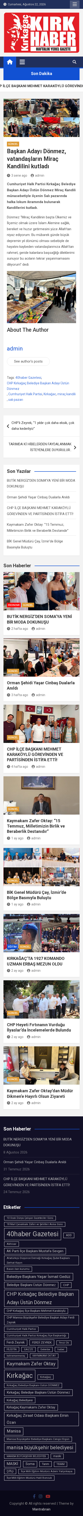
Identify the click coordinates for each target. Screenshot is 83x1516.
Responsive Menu (75, 4)
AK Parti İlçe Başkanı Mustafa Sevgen (35, 1251)
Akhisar (11, 1243)
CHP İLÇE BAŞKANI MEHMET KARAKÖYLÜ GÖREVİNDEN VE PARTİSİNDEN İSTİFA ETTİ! (35, 754)
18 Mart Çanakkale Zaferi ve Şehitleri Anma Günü (35, 1224)
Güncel (13, 144)
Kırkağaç (45, 1377)
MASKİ (12, 1464)
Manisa (14, 1431)
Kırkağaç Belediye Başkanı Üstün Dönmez (38, 1392)
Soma (30, 1464)
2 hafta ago (19, 629)
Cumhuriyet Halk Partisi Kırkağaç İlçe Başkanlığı (36, 1335)
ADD (69, 1235)
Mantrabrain (41, 1509)
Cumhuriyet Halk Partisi (25, 394)
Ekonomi (14, 605)
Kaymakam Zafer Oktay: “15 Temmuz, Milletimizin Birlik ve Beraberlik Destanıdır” (36, 826)
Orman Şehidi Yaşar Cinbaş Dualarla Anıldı (38, 497)
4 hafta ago (19, 766)
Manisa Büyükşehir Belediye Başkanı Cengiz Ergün (38, 1439)
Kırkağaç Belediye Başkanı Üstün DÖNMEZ (33, 1385)
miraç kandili (66, 394)
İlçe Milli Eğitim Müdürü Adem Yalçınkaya (46, 1471)
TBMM (60, 1464)
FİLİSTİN (12, 1349)
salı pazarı (15, 399)
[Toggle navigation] (22, 62)
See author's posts (28, 361)
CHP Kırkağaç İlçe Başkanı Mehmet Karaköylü (36, 1310)
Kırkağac (50, 394)
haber (60, 1349)
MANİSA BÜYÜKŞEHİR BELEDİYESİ (26, 1456)
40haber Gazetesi (28, 377)
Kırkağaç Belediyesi (20, 1400)
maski (57, 1456)
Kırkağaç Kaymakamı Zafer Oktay (31, 1407)
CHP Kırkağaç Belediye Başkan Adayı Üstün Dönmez (38, 386)
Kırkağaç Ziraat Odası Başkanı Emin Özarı (37, 1419)
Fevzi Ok (64, 1342)
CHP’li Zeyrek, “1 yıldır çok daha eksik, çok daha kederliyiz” (43, 426)
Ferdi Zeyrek (16, 1342)
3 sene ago (19, 175)
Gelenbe (45, 1349)
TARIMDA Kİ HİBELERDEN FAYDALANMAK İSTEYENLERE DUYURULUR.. (40, 447)
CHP (66, 1285)
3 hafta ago (19, 695)
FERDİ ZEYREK (42, 1342)
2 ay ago (17, 970)
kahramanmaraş (16, 1355)
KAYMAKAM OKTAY (44, 1355)
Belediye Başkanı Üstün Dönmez (31, 1285)
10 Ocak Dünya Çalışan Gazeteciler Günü (30, 1218)
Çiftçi (10, 1471)
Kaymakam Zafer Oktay (31, 1363)
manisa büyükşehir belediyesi (40, 1447)
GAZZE (28, 1349)
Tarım (45, 1464)
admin (39, 175)
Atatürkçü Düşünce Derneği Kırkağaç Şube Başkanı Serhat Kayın (38, 1260)
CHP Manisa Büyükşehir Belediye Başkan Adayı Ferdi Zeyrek (40, 1320)
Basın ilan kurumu (18, 1269)
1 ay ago (17, 838)
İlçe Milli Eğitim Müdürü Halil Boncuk (29, 1477)
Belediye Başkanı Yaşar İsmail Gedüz (39, 1276)
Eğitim (12, 946)
